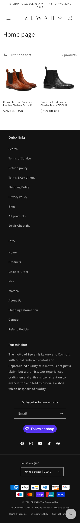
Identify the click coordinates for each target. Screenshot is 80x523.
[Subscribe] (61, 414)
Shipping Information (23, 310)
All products (17, 216)
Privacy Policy (18, 197)
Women (14, 291)
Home (13, 252)
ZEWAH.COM (37, 502)
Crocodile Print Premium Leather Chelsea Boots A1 (17, 103)
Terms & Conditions (22, 177)
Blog (12, 206)
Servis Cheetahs (19, 225)
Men (11, 281)
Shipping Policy (19, 187)
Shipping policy (39, 513)
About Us (15, 300)
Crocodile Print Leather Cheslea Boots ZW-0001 (54, 103)
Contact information (63, 513)
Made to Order (18, 272)
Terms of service (18, 513)
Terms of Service (20, 158)
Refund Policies (19, 329)
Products (15, 262)
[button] (8, 18)
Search (13, 149)
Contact (14, 319)
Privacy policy (62, 507)
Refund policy (18, 168)
